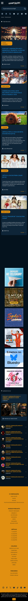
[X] (10, 14)
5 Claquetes (14, 540)
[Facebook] (6, 14)
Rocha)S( (14, 556)
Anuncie (14, 500)
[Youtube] (26, 14)
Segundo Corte (14, 523)
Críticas (14, 529)
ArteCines (14, 562)
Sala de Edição (14, 573)
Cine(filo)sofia (14, 560)
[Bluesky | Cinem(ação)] (14, 357)
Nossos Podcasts (14, 508)
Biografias (14, 517)
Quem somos (14, 496)
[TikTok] (18, 14)
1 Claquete (14, 531)
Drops (14, 519)
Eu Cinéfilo (14, 554)
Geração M (14, 513)
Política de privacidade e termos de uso (14, 502)
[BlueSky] (14, 14)
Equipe (14, 498)
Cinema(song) (14, 552)
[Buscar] (25, 9)
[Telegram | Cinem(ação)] (14, 277)
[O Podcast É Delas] (14, 378)
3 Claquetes (14, 535)
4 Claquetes (14, 538)
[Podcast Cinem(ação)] (14, 337)
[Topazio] (14, 317)
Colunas (14, 546)
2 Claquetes (14, 533)
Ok (14, 599)
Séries (14, 564)
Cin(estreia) (14, 550)
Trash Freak (14, 558)
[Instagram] (2, 14)
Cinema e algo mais (14, 548)
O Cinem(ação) (14, 494)
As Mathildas (14, 515)
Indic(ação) (14, 521)
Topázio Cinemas (14, 575)
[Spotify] (22, 14)
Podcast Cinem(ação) (14, 511)
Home (2, 17)
